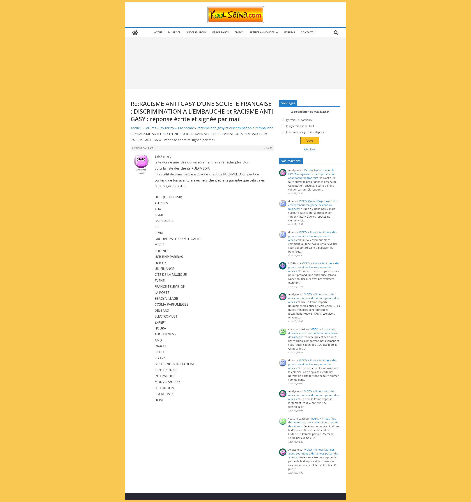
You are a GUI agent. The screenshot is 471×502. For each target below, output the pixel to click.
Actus (158, 32)
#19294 (268, 147)
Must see (174, 32)
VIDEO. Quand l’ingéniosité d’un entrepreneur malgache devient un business (313, 205)
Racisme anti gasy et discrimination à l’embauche (235, 128)
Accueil (136, 128)
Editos (239, 32)
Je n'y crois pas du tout (300, 126)
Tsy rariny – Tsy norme (176, 128)
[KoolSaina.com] (135, 32)
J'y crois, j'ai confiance (299, 120)
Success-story (196, 32)
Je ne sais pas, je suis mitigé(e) (305, 132)
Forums (289, 32)
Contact (307, 32)
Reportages (220, 32)
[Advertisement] (235, 63)
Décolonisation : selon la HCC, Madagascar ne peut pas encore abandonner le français (311, 174)
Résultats (310, 149)
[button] (276, 32)
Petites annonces (261, 32)
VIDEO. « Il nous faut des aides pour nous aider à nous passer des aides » (312, 236)
